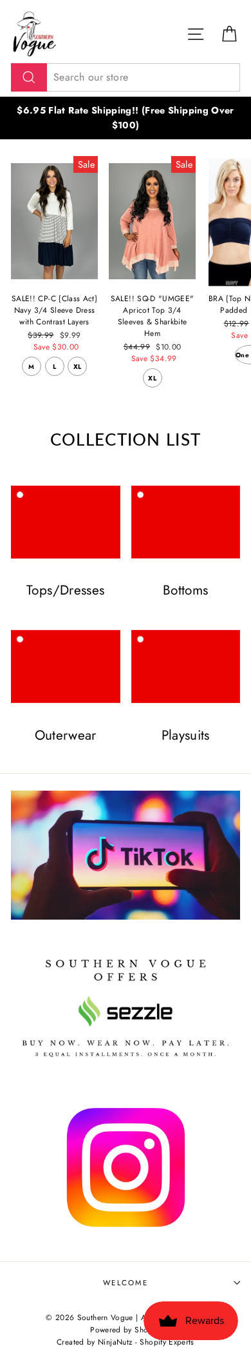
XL (77, 366)
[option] (125, 118)
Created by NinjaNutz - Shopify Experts (125, 1341)
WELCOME (125, 1283)
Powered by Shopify (125, 1329)
